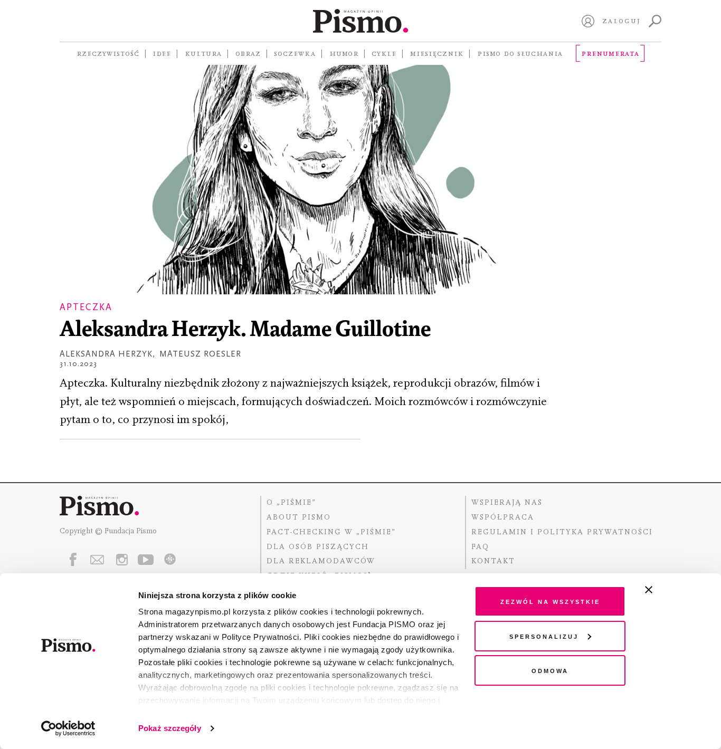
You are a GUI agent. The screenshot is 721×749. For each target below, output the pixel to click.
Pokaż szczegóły (169, 728)
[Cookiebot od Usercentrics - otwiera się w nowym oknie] (68, 728)
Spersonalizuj (543, 635)
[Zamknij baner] (676, 589)
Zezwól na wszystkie (550, 601)
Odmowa (550, 670)
